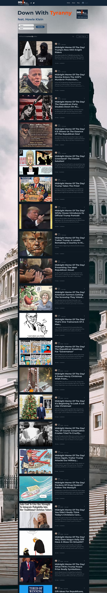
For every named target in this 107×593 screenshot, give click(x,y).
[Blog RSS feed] (32, 36)
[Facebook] (31, 3)
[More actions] (85, 44)
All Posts (21, 36)
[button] (73, 36)
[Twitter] (34, 3)
